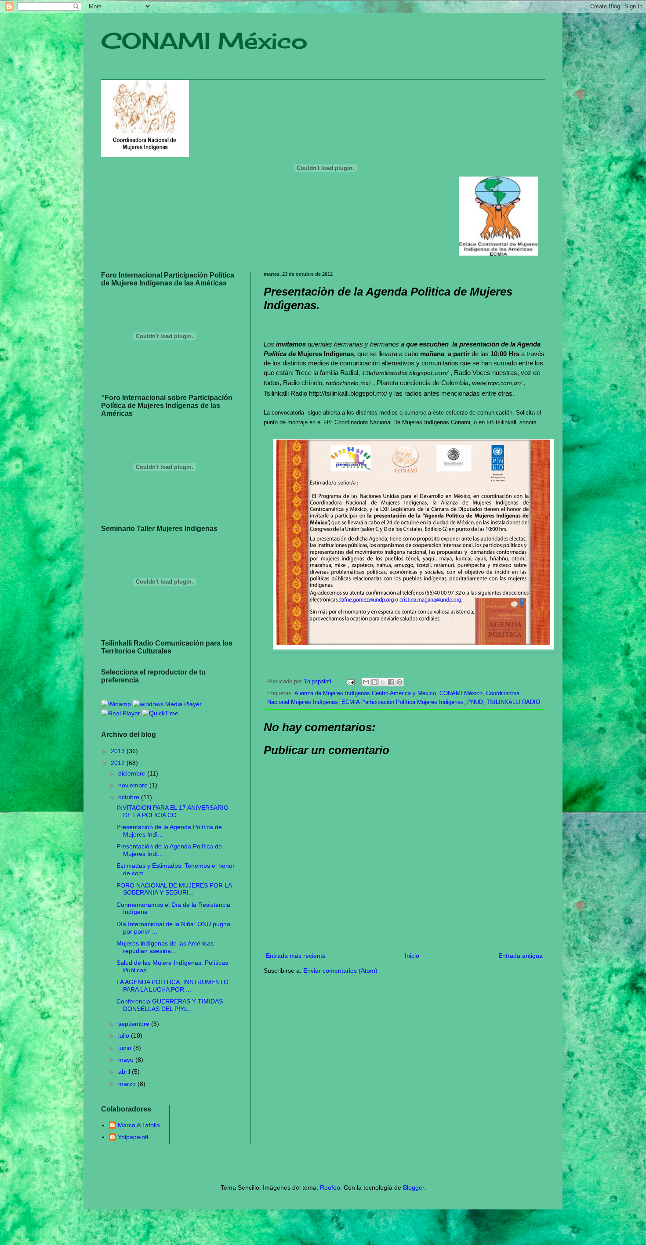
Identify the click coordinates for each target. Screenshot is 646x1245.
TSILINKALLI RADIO (513, 702)
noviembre (133, 785)
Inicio (412, 955)
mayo (126, 1059)
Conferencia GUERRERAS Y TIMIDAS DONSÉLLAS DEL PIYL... (169, 1005)
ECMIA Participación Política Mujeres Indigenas (402, 702)
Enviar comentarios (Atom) (340, 970)
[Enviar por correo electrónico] (366, 682)
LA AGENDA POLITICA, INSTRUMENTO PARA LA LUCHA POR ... (172, 985)
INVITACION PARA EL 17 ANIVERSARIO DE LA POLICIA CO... (172, 811)
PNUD (475, 702)
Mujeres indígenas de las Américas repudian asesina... (165, 947)
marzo (128, 1083)
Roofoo (330, 1187)
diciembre (132, 773)
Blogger (413, 1187)
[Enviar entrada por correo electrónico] (350, 681)
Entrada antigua (520, 955)
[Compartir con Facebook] (391, 682)
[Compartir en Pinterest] (399, 682)
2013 (119, 750)
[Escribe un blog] (374, 682)
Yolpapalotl (133, 1136)
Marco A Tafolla (139, 1125)
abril (125, 1071)
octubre (129, 797)
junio (125, 1047)
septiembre (134, 1023)
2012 (119, 762)
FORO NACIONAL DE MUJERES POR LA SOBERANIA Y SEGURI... (174, 889)
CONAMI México (204, 40)
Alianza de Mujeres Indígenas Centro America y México (365, 693)
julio (124, 1035)
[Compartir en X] (382, 682)
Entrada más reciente (296, 955)
